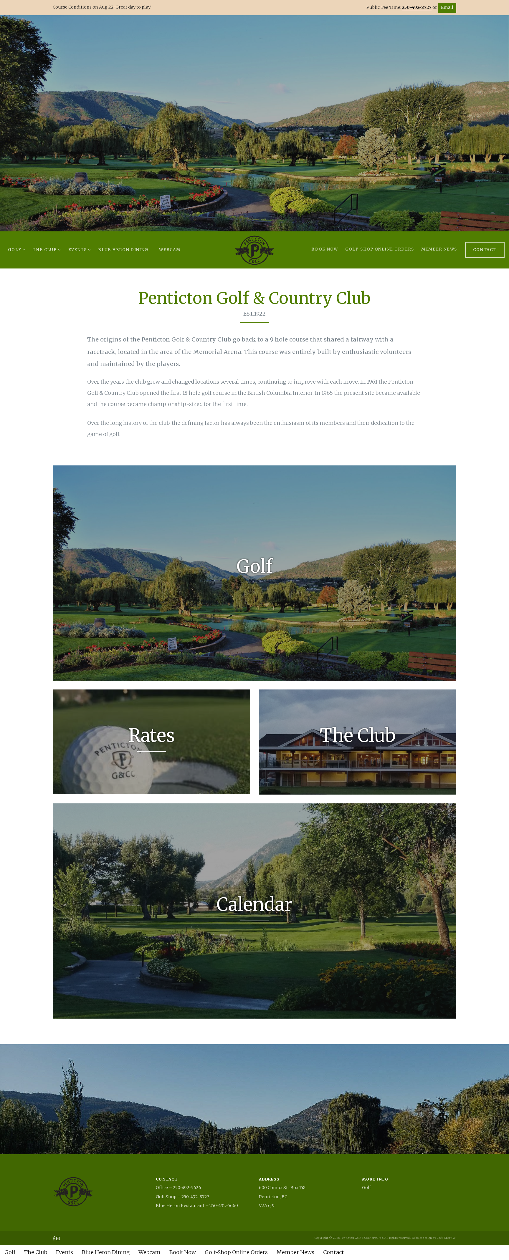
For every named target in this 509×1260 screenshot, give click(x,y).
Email (447, 7)
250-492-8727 (417, 7)
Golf (15, 249)
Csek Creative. (446, 1237)
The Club (45, 249)
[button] (20, 123)
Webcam (169, 249)
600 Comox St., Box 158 (282, 1187)
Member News (439, 249)
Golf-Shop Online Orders (379, 249)
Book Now (324, 249)
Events (78, 249)
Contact (485, 249)
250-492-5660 (223, 1205)
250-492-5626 (187, 1187)
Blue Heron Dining (123, 249)
